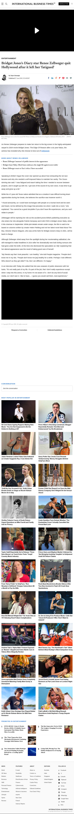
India (45, 773)
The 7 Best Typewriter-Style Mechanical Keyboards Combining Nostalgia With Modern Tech (15, 739)
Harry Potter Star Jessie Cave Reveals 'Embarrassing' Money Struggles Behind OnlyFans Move (53, 459)
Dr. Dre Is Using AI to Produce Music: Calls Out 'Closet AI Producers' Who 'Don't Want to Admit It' (55, 618)
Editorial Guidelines (55, 330)
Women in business (21, 791)
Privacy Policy (34, 779)
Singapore (47, 776)
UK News (4, 773)
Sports (3, 797)
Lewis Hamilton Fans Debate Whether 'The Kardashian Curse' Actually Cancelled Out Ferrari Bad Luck (53, 522)
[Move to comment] (71, 78)
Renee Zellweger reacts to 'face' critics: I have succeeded (23, 168)
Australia (46, 770)
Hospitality (19, 773)
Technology (4, 788)
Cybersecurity (19, 785)
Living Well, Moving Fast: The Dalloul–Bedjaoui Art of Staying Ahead (51, 750)
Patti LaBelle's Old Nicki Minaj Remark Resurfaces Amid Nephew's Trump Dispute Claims (54, 713)
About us (32, 770)
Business (4, 779)
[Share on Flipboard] (60, 78)
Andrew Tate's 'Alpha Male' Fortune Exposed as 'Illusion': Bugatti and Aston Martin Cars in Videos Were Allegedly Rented (17, 650)
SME (2, 782)
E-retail (18, 770)
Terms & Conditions (35, 776)
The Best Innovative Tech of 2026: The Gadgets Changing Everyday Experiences (51, 728)
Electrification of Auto (22, 779)
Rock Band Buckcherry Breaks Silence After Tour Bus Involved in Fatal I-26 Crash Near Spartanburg (54, 586)
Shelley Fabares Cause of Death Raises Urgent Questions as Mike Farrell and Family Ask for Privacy (17, 522)
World (3, 770)
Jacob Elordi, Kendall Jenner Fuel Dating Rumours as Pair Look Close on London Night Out (55, 681)
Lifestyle (3, 794)
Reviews (3, 800)
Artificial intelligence (21, 788)
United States (48, 782)
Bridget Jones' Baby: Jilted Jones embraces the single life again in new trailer (30, 165)
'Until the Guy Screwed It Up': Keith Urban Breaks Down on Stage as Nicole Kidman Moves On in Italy (16, 490)
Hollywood (45, 151)
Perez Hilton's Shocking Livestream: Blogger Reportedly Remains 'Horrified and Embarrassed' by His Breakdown (54, 427)
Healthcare (19, 776)
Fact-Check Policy (35, 791)
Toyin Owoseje (15, 75)
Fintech (18, 800)
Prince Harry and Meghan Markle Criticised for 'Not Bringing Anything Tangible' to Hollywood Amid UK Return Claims (55, 554)
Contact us (33, 773)
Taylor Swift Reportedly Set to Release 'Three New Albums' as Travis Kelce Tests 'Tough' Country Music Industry (17, 554)
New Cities (19, 797)
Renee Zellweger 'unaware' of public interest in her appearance (25, 161)
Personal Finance (6, 785)
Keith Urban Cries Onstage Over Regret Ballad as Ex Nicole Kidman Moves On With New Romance (18, 713)
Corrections (33, 785)
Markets (3, 776)
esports (18, 794)
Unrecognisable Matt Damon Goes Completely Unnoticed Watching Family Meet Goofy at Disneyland (18, 681)
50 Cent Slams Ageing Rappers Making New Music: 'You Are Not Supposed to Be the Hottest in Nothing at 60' (17, 427)
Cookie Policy (34, 782)
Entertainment (5, 791)
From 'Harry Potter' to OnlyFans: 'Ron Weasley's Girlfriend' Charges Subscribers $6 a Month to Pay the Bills (17, 586)
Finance (18, 782)
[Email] (67, 78)
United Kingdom (48, 779)
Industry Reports (20, 803)
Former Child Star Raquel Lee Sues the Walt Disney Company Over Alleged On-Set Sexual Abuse (55, 490)
